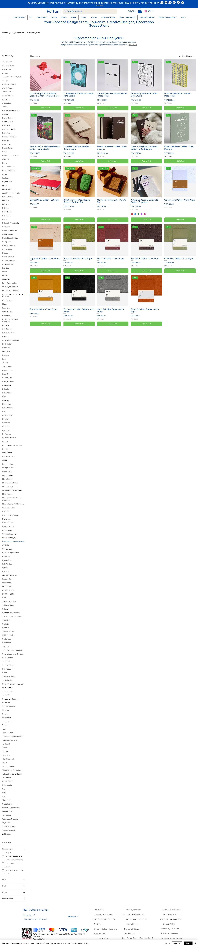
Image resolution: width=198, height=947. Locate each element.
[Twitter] (170, 2)
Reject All (177, 943)
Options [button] (167, 943)
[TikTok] (178, 2)
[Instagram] (174, 2)
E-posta (28, 915)
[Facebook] (166, 2)
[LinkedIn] (162, 2)
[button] (140, 11)
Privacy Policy (83, 943)
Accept (188, 943)
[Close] (195, 943)
